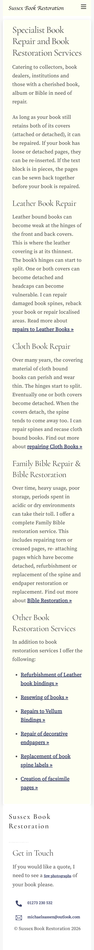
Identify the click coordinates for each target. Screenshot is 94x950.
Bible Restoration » (49, 600)
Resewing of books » (44, 697)
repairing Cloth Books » (54, 447)
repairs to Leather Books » (43, 329)
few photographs (57, 876)
